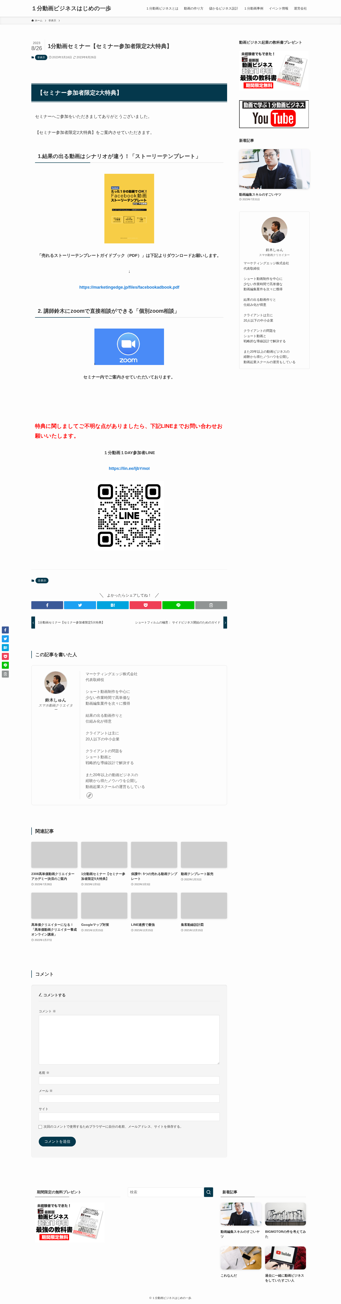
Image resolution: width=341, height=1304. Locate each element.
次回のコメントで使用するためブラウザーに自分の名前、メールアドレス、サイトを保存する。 (113, 1126)
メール (46, 1091)
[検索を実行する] (208, 1192)
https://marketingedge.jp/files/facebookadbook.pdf (129, 287)
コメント (47, 1011)
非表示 (41, 57)
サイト (43, 1109)
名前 (44, 1073)
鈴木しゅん (55, 700)
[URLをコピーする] (211, 605)
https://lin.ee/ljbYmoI (129, 468)
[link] (90, 795)
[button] (47, 605)
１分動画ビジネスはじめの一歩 (71, 8)
